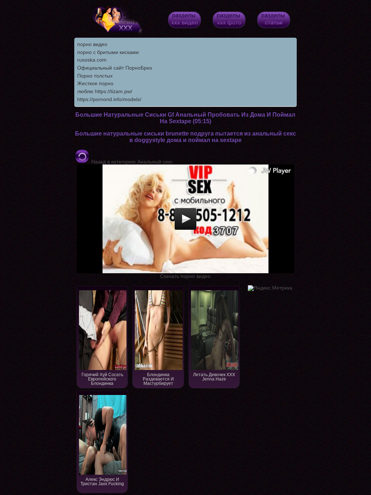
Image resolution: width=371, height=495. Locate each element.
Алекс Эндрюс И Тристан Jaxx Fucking (102, 481)
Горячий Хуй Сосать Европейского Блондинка (102, 379)
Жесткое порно (95, 83)
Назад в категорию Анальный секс (131, 162)
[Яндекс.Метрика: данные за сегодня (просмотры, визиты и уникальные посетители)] (270, 288)
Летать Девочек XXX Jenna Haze (214, 377)
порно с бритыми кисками (108, 52)
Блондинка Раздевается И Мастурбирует (158, 379)
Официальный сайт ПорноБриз (114, 68)
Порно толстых (95, 76)
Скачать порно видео (185, 276)
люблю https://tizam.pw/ (104, 91)
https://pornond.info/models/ (109, 99)
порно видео (92, 44)
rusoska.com (92, 60)
